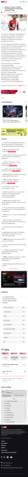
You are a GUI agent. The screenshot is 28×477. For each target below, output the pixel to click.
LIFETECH (3, 445)
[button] (23, 2)
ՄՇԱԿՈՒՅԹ (4, 443)
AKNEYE (3, 447)
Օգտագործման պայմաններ (8, 452)
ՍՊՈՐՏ (3, 441)
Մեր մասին (4, 450)
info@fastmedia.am (7, 463)
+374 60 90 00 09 (7, 465)
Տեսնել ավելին (14, 268)
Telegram (20, 85)
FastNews (3, 429)
